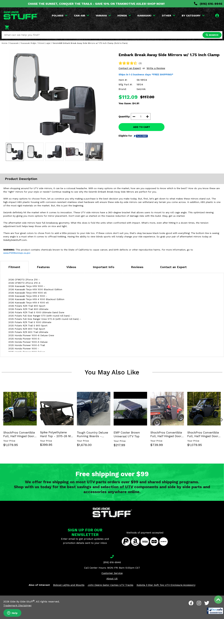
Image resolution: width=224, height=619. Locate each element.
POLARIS (57, 15)
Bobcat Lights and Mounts (68, 585)
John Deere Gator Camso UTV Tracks (110, 585)
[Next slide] (219, 396)
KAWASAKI (144, 15)
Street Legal (44, 43)
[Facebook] (191, 603)
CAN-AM (79, 15)
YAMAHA (101, 15)
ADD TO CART (141, 127)
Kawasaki (14, 43)
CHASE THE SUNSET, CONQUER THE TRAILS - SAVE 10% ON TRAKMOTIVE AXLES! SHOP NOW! (96, 3)
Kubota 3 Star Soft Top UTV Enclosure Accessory (166, 585)
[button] (215, 611)
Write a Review (156, 68)
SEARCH (213, 35)
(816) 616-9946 (210, 3)
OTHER (166, 15)
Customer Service (112, 573)
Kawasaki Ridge (28, 43)
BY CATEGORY (191, 15)
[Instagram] (199, 603)
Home (4, 43)
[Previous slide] (1, 396)
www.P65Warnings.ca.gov (16, 253)
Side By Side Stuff (22, 601)
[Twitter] (207, 603)
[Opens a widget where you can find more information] (12, 613)
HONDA (122, 15)
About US (112, 578)
